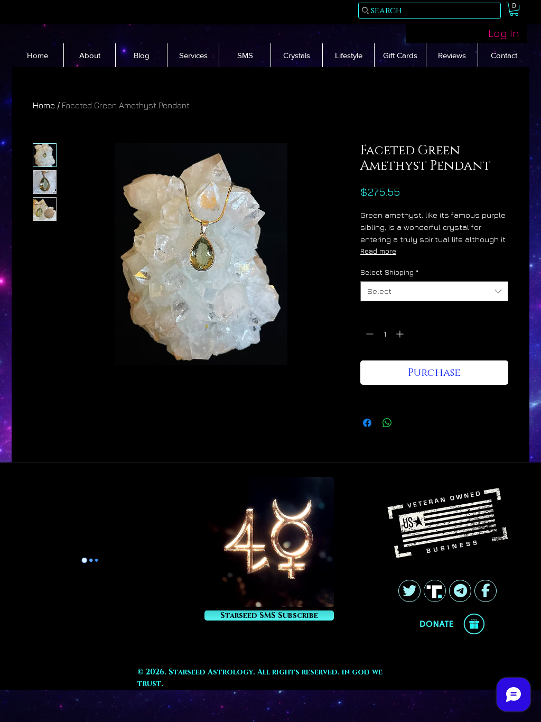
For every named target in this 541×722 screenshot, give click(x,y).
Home (44, 105)
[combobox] (434, 291)
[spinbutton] (384, 334)
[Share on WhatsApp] (387, 422)
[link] (514, 9)
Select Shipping (389, 271)
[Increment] (400, 334)
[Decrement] (368, 334)
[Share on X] (407, 422)
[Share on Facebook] (367, 422)
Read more (378, 250)
